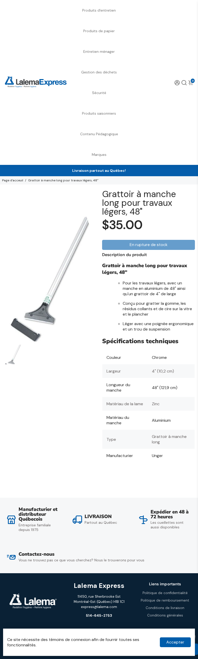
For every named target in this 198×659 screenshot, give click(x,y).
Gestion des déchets (99, 72)
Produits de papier (99, 31)
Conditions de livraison (165, 608)
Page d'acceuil (12, 180)
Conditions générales (165, 615)
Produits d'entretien (99, 10)
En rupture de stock (149, 244)
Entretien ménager (99, 51)
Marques (99, 154)
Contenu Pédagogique (99, 134)
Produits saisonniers (99, 113)
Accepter (175, 642)
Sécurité (99, 92)
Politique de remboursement (165, 600)
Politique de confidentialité (165, 593)
